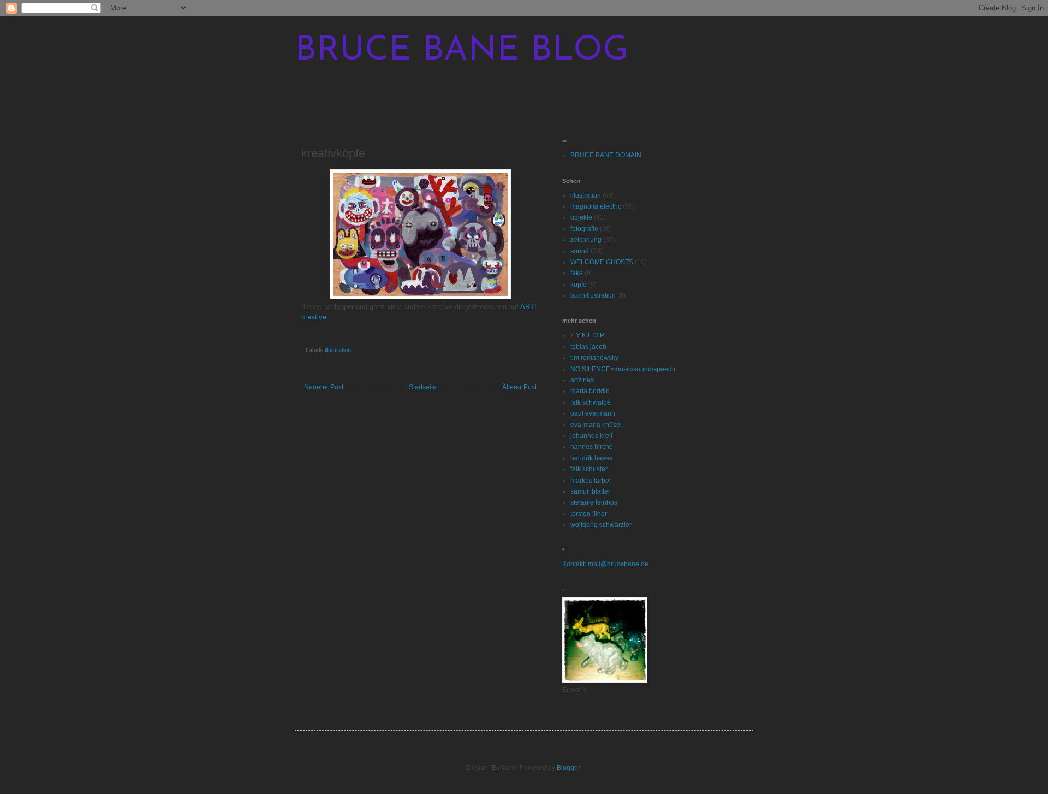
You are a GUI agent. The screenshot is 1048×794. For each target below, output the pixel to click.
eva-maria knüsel (596, 425)
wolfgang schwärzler (601, 525)
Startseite (423, 387)
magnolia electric (595, 206)
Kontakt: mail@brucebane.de (605, 564)
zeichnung (586, 240)
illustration (338, 350)
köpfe (578, 284)
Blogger (568, 768)
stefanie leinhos (593, 502)
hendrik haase (591, 458)
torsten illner (588, 514)
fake (576, 273)
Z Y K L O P (587, 335)
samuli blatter (590, 491)
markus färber (590, 480)
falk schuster (589, 469)
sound (579, 251)
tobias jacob (588, 347)
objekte (581, 217)
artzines (582, 380)
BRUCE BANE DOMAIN (605, 155)
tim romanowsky (594, 358)
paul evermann (592, 413)
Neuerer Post (323, 387)
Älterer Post (519, 387)
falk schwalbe (590, 402)
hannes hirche (591, 447)
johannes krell (591, 436)
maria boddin (590, 391)
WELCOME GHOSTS (601, 262)
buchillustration (593, 295)
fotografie (584, 229)
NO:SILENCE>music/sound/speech (622, 369)
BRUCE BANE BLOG (461, 51)
